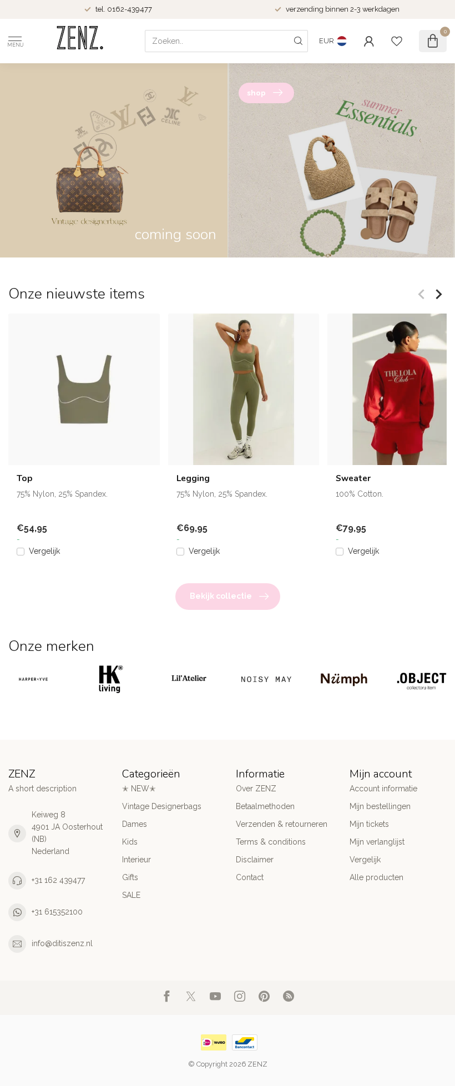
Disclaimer (255, 859)
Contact (250, 877)
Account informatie (383, 788)
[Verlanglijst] (396, 41)
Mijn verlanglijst (377, 841)
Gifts (130, 877)
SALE (131, 895)
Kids (130, 841)
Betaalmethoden (265, 806)
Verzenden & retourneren (281, 824)
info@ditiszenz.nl (62, 943)
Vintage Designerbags (161, 806)
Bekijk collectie (221, 596)
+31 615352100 (57, 911)
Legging (193, 478)
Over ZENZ (256, 788)
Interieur (136, 859)
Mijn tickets (369, 824)
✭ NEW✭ (139, 788)
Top (25, 478)
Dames (134, 824)
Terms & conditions (271, 841)
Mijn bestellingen (380, 806)
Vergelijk (44, 552)
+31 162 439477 (58, 880)
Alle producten (376, 877)
